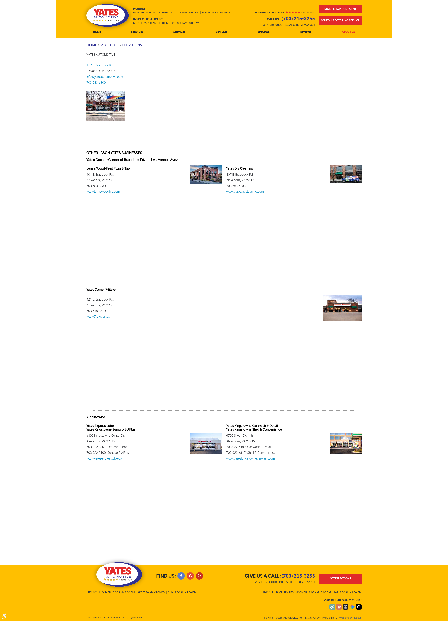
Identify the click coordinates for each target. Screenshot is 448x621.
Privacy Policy (312, 618)
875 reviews (308, 12)
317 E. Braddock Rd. (100, 65)
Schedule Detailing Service (340, 20)
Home (97, 31)
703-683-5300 (96, 82)
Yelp (199, 576)
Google (190, 576)
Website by (350, 618)
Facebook (181, 576)
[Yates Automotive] (107, 15)
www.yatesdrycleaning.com (245, 191)
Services (137, 31)
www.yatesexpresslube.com (105, 458)
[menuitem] (97, 32)
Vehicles (221, 31)
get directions (340, 578)
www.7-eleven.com (99, 316)
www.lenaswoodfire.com (103, 191)
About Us (348, 31)
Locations (132, 45)
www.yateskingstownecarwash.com (250, 458)
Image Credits (329, 618)
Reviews (306, 31)
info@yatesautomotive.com (104, 77)
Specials (264, 31)
